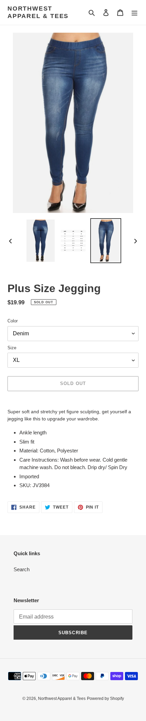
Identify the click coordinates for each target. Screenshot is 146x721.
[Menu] (134, 12)
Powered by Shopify (105, 698)
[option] (40, 241)
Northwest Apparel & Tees (38, 12)
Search (22, 569)
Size (11, 347)
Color (12, 320)
